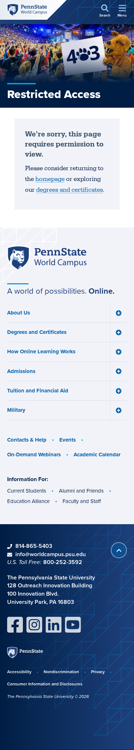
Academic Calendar (97, 454)
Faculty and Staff (82, 501)
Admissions (21, 371)
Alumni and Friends (81, 491)
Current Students (26, 491)
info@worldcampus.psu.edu (50, 554)
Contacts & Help (26, 440)
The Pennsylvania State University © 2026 (48, 696)
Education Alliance (28, 501)
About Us (18, 313)
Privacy (98, 672)
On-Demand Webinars (34, 454)
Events (67, 440)
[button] (104, 11)
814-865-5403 (33, 546)
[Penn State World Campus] (27, 9)
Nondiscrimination (61, 672)
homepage (50, 179)
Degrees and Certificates (36, 332)
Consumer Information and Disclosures (45, 684)
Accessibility (19, 672)
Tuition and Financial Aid (37, 391)
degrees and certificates (69, 190)
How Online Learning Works (41, 351)
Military (16, 410)
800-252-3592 (62, 562)
